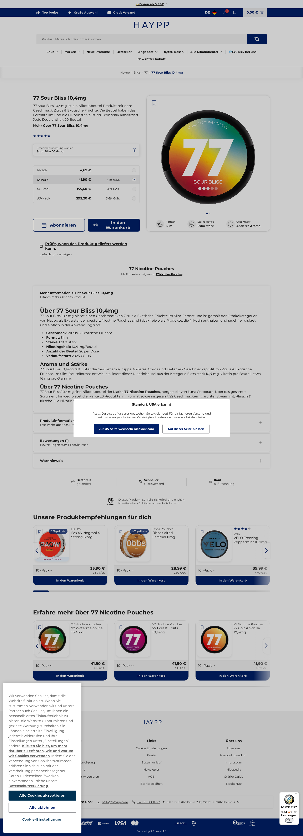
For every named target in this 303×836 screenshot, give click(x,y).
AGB (151, 776)
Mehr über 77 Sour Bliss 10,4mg (60, 126)
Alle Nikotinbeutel (204, 52)
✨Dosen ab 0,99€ (150, 4)
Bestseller (124, 52)
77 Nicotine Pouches (142, 392)
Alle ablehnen (42, 808)
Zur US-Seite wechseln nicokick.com (126, 429)
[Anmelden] (225, 12)
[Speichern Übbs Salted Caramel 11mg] (121, 532)
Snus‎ (137, 72)
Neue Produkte (98, 52)
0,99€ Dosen (174, 52)
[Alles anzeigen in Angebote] (156, 52)
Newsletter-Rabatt (151, 59)
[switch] (289, 820)
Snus (50, 52)
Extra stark (205, 226)
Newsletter (151, 769)
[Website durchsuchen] (257, 39)
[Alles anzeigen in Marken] (79, 52)
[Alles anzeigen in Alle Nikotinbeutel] (221, 52)
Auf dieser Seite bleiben (186, 429)
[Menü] (296, 794)
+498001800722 (148, 802)
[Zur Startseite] (152, 25)
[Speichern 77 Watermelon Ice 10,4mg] (40, 627)
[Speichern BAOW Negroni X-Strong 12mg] (40, 532)
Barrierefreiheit (151, 784)
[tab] (207, 213)
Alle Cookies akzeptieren (42, 795)
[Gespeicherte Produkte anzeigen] (235, 12)
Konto (151, 755)
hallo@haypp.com (115, 802)
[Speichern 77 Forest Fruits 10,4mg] (121, 627)
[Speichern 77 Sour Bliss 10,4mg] (154, 103)
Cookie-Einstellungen (42, 819)
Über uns (234, 741)
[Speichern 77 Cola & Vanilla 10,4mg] (202, 627)
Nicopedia (234, 769)
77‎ (146, 72)
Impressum (234, 762)
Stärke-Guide (233, 776)
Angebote (146, 52)
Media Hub (234, 784)
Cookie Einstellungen (151, 748)
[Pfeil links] (37, 551)
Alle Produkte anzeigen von (151, 274)
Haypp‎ (125, 72)
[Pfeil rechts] (266, 551)
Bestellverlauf (151, 762)
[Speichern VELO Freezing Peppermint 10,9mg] (202, 532)
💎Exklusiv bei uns (242, 52)
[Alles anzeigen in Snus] (57, 52)
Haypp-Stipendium (234, 755)
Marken (70, 52)
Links (151, 741)
